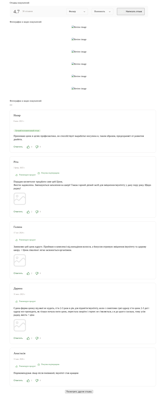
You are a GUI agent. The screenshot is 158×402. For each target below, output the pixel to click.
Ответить (18, 146)
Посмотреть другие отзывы (79, 391)
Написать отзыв (133, 11)
